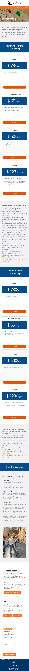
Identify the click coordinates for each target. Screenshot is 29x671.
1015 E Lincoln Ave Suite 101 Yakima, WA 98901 (9, 629)
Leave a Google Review (13, 668)
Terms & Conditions (18, 661)
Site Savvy (16, 669)
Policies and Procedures (7, 661)
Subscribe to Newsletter (9, 654)
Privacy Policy (6, 257)
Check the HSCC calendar (12, 498)
